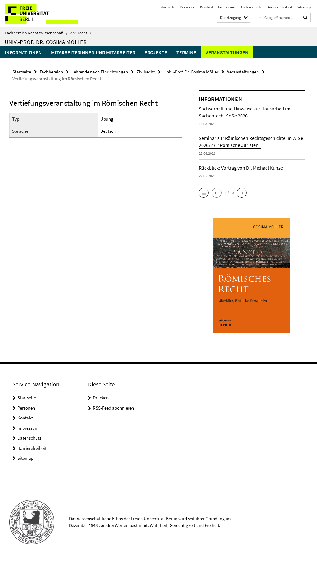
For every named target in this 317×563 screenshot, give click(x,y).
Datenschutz (251, 7)
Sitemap (304, 7)
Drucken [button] (101, 398)
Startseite (167, 7)
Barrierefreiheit (279, 7)
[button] (204, 193)
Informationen (23, 52)
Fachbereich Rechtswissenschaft (36, 33)
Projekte (156, 52)
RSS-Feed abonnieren (113, 408)
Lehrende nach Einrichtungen (100, 72)
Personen (187, 7)
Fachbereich (51, 72)
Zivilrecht (80, 33)
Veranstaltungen (227, 52)
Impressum (227, 7)
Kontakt (206, 7)
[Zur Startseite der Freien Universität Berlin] (41, 14)
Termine (186, 52)
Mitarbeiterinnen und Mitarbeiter (93, 52)
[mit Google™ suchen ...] (305, 17)
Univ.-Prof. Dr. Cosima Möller (46, 42)
